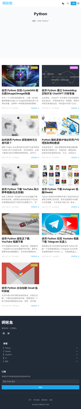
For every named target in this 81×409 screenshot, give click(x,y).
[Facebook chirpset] (4, 333)
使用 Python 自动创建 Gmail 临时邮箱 (20, 289)
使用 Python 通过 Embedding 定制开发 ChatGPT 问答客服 (59, 92)
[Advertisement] (40, 38)
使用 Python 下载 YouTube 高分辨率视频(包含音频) (20, 191)
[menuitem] (30, 400)
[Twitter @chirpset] (8, 333)
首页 (34, 21)
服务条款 (44, 400)
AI (6, 358)
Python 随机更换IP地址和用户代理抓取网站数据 (60, 141)
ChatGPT (74, 67)
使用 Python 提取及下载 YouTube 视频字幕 (16, 240)
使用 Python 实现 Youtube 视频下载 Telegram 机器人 (60, 240)
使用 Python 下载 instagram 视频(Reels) (60, 191)
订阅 (73, 3)
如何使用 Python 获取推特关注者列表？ (19, 141)
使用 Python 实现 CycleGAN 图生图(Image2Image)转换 (20, 92)
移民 (6, 361)
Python (34, 67)
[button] (63, 3)
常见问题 (36, 400)
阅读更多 (34, 108)
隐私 (51, 400)
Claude (7, 351)
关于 (29, 400)
